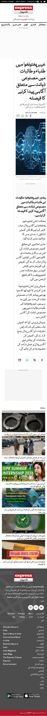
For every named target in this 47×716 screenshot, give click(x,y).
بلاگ (42, 677)
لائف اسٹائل (39, 650)
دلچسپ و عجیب (38, 657)
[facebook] (42, 360)
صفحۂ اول (42, 24)
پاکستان (7, 24)
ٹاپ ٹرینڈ (40, 654)
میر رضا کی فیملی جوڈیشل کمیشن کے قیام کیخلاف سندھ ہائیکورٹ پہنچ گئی (24, 459)
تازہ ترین (33, 24)
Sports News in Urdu (12, 633)
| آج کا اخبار (30, 19)
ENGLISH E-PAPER (33, 2)
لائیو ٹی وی (24, 19)
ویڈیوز (42, 684)
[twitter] (34, 360)
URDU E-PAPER (21, 2)
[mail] (19, 360)
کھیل (26, 24)
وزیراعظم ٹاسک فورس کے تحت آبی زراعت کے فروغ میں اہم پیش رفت (25, 511)
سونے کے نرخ (39, 664)
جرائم (42, 687)
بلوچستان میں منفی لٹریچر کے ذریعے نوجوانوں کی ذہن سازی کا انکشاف (24, 563)
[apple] (32, 696)
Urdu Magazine (9, 650)
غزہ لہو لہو (40, 633)
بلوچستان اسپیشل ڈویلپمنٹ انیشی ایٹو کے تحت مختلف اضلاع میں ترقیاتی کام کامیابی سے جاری (25, 537)
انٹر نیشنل (40, 640)
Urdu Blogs (7, 654)
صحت (41, 660)
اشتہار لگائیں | (17, 19)
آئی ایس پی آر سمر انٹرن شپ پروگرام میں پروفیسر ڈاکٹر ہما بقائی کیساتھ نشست (25, 485)
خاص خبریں (16, 24)
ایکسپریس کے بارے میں (40, 617)
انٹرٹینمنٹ (40, 647)
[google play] (15, 696)
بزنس (42, 681)
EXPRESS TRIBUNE (8, 2)
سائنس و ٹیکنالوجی (37, 674)
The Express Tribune (12, 657)
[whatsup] (27, 360)
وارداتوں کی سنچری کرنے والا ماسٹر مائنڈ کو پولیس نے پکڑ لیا (24, 434)
